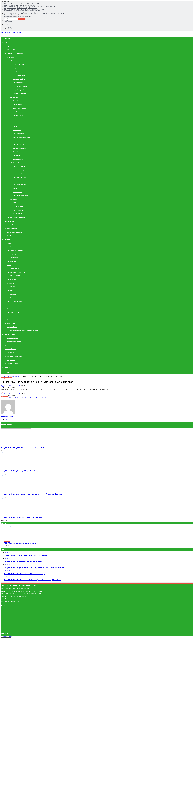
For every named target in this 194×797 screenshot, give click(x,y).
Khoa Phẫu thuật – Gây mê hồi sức (22, 137)
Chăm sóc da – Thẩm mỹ (16, 250)
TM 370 (3, 392)
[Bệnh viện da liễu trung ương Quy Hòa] (11, 32)
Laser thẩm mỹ (14, 257)
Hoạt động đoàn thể (12, 228)
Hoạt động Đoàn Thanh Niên (17, 217)
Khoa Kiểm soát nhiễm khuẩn (20, 195)
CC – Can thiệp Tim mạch (19, 213)
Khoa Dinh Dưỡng (17, 192)
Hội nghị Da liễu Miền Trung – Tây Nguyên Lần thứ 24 (24, 330)
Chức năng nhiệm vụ (12, 49)
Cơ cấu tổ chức (10, 57)
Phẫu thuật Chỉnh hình (16, 276)
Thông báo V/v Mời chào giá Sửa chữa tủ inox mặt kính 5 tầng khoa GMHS (22, 3)
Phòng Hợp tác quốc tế (18, 68)
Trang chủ (7, 39)
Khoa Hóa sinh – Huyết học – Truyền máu (23, 170)
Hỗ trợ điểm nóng (11, 360)
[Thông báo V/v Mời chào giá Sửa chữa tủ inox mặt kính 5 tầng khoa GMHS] (16, 444)
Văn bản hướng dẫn (12, 345)
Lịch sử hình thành (12, 46)
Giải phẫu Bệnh (14, 297)
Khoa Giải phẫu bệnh (18, 173)
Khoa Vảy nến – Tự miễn (19, 108)
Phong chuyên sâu (14, 254)
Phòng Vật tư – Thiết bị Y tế (20, 86)
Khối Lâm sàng (14, 97)
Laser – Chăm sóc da (18, 210)
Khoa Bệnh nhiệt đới (18, 115)
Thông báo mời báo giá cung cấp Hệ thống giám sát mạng (17, 16)
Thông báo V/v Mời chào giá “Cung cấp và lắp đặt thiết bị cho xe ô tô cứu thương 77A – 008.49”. (27, 9)
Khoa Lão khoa (17, 130)
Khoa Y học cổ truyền (18, 133)
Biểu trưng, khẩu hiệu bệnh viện (15, 53)
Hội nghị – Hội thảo (12, 327)
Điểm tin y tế (10, 224)
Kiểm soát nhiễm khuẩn (16, 301)
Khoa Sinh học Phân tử (19, 166)
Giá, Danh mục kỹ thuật (13, 338)
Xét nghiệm (13, 294)
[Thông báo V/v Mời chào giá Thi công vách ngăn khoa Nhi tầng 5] (16, 467)
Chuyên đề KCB (8, 239)
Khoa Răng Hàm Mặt (18, 159)
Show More (4, 396)
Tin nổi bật (9, 378)
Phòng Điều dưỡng (18, 82)
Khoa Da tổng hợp (17, 104)
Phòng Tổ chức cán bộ (18, 64)
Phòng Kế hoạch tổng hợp (19, 79)
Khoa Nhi (15, 126)
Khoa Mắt (15, 152)
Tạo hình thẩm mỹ (14, 268)
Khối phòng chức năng (15, 60)
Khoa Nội (15, 122)
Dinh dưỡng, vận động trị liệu (17, 272)
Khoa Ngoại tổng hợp (18, 144)
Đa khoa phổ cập (14, 279)
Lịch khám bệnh (9, 367)
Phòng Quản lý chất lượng (19, 93)
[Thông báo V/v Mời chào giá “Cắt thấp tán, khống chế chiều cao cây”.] (16, 514)
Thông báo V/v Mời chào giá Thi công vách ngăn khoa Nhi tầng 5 (19, 5)
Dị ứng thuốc (13, 261)
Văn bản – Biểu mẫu (10, 334)
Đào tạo (9, 319)
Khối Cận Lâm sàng (15, 162)
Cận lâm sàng (10, 283)
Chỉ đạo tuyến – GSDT (10, 349)
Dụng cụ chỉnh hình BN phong (15, 356)
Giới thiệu (7, 42)
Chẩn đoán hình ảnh (15, 286)
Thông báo (9, 235)
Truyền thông (10, 308)
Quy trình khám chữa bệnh (14, 341)
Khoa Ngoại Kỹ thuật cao (19, 148)
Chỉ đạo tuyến (16, 203)
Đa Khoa (9, 265)
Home (4, 376)
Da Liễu (9, 243)
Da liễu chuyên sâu (14, 246)
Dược (11, 290)
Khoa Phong (16, 111)
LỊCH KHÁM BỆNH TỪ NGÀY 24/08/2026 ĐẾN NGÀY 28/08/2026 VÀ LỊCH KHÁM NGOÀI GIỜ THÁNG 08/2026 (34, 13)
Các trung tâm (13, 199)
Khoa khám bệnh (17, 100)
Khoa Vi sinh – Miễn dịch (19, 177)
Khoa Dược (16, 188)
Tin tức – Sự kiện (9, 221)
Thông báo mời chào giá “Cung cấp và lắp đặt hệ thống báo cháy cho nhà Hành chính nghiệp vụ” (27, 12)
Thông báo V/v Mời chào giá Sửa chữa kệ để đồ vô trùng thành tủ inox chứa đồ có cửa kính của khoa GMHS (30, 6)
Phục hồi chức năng (18, 206)
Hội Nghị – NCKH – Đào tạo (12, 316)
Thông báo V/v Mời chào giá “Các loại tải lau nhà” (16, 14)
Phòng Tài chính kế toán (19, 75)
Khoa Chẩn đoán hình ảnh (20, 181)
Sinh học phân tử (14, 305)
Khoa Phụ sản (16, 155)
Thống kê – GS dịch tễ (12, 363)
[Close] (193, 1)
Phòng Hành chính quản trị (20, 71)
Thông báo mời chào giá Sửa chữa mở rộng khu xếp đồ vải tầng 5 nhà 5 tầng (22, 10)
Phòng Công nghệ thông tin (20, 90)
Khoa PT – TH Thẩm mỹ (19, 141)
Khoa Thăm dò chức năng (19, 184)
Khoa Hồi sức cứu (17, 119)
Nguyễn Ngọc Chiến (6, 386)
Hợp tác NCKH (11, 323)
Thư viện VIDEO (14, 312)
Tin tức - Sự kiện (10, 376)
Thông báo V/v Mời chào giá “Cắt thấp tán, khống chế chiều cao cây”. (20, 8)
